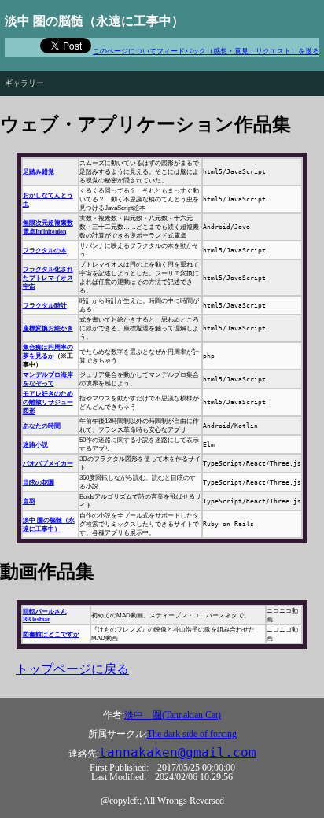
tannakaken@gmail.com (177, 753)
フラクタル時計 (45, 305)
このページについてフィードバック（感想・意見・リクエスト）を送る (206, 51)
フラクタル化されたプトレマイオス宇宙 (48, 278)
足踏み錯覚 (38, 171)
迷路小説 (35, 444)
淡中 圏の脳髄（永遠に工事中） (94, 21)
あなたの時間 (42, 425)
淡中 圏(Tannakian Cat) (172, 714)
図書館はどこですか (51, 634)
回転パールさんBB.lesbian (45, 615)
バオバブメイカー (48, 463)
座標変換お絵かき (48, 328)
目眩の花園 (38, 482)
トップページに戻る (72, 669)
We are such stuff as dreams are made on (68, 61)
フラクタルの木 (45, 250)
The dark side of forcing (192, 733)
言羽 (29, 501)
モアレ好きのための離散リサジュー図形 (48, 402)
